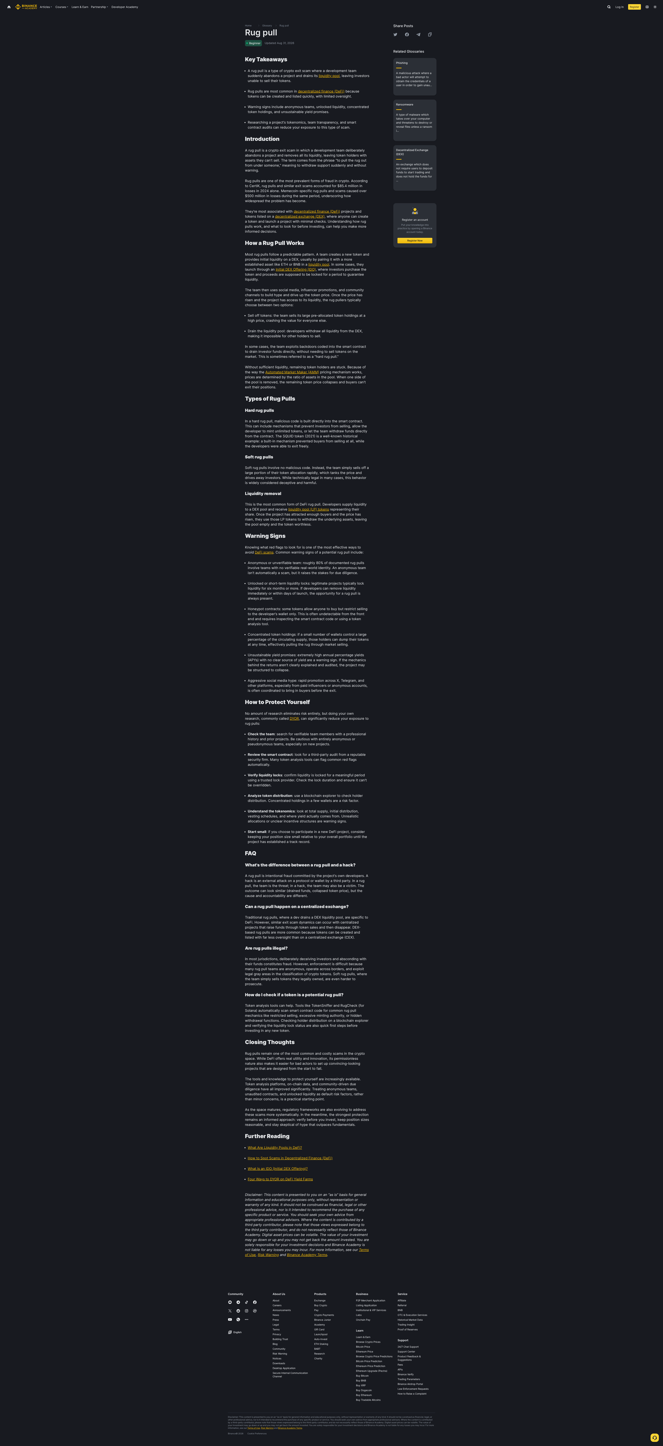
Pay (316, 1310)
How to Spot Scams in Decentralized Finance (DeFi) (290, 1158)
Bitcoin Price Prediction (369, 1361)
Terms (276, 1329)
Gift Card (319, 1329)
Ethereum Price (364, 1351)
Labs (359, 1314)
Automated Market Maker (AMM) (292, 372)
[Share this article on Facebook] (407, 34)
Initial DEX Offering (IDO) (296, 269)
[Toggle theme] (655, 6)
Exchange (319, 1300)
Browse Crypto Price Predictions (374, 1356)
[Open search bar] (608, 7)
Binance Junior (322, 1319)
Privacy (277, 1334)
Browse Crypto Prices (368, 1341)
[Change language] (647, 7)
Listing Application (366, 1305)
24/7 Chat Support (408, 1346)
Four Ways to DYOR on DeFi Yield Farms (280, 1179)
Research (319, 1353)
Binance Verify (406, 1374)
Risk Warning (280, 1353)
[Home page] (26, 7)
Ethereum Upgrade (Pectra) (371, 1370)
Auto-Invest (320, 1339)
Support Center (406, 1351)
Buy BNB (361, 1380)
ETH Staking (321, 1343)
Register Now (415, 240)
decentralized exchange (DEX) (300, 216)
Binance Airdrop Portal (410, 1383)
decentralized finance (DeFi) (321, 91)
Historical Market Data (410, 1319)
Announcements (282, 1310)
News (276, 1314)
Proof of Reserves (408, 1329)
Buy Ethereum (364, 1395)
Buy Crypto (320, 1305)
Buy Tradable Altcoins (368, 1399)
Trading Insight (406, 1324)
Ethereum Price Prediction (370, 1366)
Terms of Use (253, 1428)
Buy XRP (361, 1385)
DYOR (294, 718)
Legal (276, 1324)
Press (276, 1319)
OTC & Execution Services (412, 1314)
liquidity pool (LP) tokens (308, 509)
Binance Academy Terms (290, 1428)
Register (634, 6)
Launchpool (320, 1334)
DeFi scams (264, 552)
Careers (277, 1305)
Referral (402, 1305)
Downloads (279, 1363)
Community (279, 1348)
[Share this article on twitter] (395, 34)
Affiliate (402, 1300)
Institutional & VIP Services (371, 1310)
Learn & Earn (363, 1337)
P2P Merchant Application (370, 1300)
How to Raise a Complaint (412, 1393)
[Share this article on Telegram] (418, 34)
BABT (317, 1348)
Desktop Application (284, 1368)
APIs (400, 1369)
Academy (319, 1324)
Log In (620, 7)
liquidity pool (329, 76)
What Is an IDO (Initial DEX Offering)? (278, 1169)
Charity (318, 1358)
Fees (400, 1364)
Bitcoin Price (363, 1346)
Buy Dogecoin (364, 1390)
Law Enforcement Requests (413, 1388)
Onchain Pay (363, 1319)
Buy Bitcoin (362, 1375)
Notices (277, 1358)
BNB (400, 1310)
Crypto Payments (324, 1314)
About (276, 1300)
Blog (275, 1343)
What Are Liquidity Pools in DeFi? (275, 1148)
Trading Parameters (409, 1379)
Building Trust (280, 1339)
